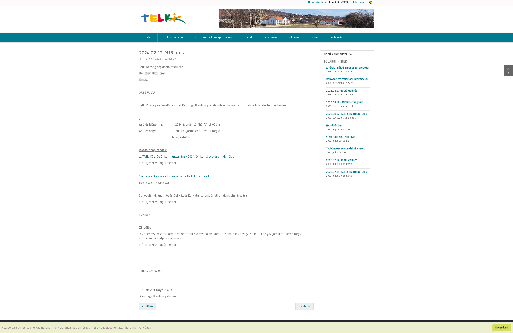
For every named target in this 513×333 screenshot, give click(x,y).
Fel (508, 72)
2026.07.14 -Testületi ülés (341, 160)
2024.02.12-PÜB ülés (161, 53)
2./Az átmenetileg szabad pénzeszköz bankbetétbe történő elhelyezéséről (181, 176)
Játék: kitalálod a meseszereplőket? (347, 67)
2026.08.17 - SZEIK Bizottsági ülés (346, 114)
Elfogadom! (501, 327)
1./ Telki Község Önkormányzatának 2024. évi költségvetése (179, 156)
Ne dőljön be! (334, 125)
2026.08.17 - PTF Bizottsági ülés (345, 102)
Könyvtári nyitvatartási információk (347, 79)
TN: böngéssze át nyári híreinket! (345, 148)
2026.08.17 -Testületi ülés (341, 90)
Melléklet (229, 156)
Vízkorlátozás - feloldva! (340, 137)
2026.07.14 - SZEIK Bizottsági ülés (346, 172)
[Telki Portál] (163, 16)
